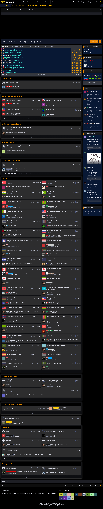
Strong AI (15, 303)
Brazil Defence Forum (13, 346)
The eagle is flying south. (12, 349)
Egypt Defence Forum (54, 240)
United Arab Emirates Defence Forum (58, 250)
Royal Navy (10, 245)
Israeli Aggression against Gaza (13, 113)
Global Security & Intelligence (11, 124)
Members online (88, 71)
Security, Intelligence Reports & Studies (19, 128)
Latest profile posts (89, 133)
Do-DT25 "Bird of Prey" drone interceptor (17, 302)
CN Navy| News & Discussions (18, 206)
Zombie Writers (51, 196)
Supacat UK (9, 384)
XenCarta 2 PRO (45, 506)
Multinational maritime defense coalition (15, 329)
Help (93, 486)
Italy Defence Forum (53, 336)
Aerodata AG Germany (25, 5)
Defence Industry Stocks (12, 418)
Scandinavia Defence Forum (15, 316)
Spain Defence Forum (14, 354)
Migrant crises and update (14, 358)
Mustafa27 (96, 74)
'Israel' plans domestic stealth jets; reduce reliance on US (21, 263)
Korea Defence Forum (14, 278)
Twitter (86, 49)
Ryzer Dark (7, 486)
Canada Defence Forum (14, 268)
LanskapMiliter (90, 190)
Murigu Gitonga (90, 183)
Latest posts (87, 88)
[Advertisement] (51, 27)
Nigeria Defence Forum (54, 363)
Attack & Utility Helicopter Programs (92, 115)
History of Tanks (50, 384)
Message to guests (52, 468)
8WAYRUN (59, 506)
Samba (88, 75)
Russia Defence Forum (54, 230)
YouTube (86, 51)
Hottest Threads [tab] (23, 46)
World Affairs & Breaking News (12, 96)
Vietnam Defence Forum (55, 326)
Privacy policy (86, 486)
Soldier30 (14, 152)
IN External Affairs (91, 111)
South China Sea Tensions (13, 100)
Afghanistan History (50, 321)
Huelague (14, 264)
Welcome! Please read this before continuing (56, 472)
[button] (35, 2)
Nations (4, 178)
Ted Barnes (14, 274)
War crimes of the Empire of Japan (60, 273)
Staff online (87, 57)
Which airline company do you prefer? (59, 444)
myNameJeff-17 (87, 77)
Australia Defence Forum (54, 259)
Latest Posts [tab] (5, 46)
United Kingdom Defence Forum (17, 240)
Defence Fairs (11, 409)
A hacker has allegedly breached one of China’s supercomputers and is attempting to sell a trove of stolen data (71, 435)
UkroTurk (15, 350)
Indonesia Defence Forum (55, 182)
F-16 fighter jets (11, 253)
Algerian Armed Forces (13, 215)
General (8, 431)
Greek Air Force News (13, 225)
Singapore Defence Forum (54, 354)
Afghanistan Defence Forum (56, 316)
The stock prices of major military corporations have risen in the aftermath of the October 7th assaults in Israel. (34, 422)
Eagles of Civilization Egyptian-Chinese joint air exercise (65, 245)
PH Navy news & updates (53, 302)
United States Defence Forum (56, 211)
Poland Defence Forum (14, 336)
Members (66, 2)
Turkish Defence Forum (14, 182)
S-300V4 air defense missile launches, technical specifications (62, 235)
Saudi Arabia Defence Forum (16, 326)
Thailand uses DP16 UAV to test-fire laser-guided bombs (19, 366)
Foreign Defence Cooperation (14, 282)
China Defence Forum (14, 201)
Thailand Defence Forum (14, 363)
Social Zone (6, 427)
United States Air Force (53, 215)
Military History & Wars (54, 381)
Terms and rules (77, 486)
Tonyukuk (54, 264)
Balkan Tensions (50, 114)
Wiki (48, 2)
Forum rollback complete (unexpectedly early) (22, 471)
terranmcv (57, 188)
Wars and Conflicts (12, 83)
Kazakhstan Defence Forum (56, 346)
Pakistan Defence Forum (55, 192)
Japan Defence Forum (54, 268)
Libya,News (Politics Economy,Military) (14, 234)
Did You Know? (14, 444)
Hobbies (8, 440)
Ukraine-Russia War (14, 86)
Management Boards (9, 464)
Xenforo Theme (52, 505)
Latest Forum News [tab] (48, 46)
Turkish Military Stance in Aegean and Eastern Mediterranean (60, 104)
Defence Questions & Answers (11, 160)
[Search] (96, 2)
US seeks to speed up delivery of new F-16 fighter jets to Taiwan (25, 311)
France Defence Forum (53, 221)
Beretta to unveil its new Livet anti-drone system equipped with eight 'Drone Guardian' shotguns (70, 339)
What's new (56, 2)
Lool (53, 105)
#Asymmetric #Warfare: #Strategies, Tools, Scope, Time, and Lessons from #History (25, 394)
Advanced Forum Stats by (51, 504)
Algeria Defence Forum (14, 211)
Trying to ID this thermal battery (17, 168)
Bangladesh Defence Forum (56, 201)
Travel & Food (50, 440)
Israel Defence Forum (14, 259)
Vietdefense (55, 332)
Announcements (11, 468)
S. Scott (88, 136)
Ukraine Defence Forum (14, 250)
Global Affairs (50, 109)
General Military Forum (9, 376)
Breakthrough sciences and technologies (15, 150)
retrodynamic (90, 152)
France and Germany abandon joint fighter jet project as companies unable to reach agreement (70, 225)
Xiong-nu (86, 74)
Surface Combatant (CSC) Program (19, 273)
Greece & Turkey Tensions (53, 100)
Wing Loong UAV (56, 349)
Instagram (87, 53)
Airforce (50, 366)
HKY (15, 188)
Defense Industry (12, 292)
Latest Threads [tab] (14, 46)
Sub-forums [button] (48, 111)
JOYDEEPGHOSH (16, 396)
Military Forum (11, 380)
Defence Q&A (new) (12, 165)
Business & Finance (12, 450)
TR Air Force (89, 95)
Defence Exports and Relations (15, 196)
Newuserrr (15, 359)
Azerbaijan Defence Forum (55, 308)
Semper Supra (16, 293)
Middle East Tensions (12, 109)
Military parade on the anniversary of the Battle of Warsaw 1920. (21, 340)
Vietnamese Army (55, 330)
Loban (13, 455)
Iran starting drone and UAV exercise (58, 282)
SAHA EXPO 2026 (60, 407)
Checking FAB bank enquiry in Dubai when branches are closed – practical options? (29, 454)
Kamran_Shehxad (16, 423)
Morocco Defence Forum (15, 288)
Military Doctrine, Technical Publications (19, 390)
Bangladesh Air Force (57, 206)
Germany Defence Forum (14, 298)
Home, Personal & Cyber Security (55, 431)
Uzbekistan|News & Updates (52, 292)
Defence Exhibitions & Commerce (12, 404)
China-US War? (13, 103)
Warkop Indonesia (56, 186)
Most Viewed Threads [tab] (35, 46)
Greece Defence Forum (13, 221)
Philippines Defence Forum (55, 298)
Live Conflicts (6, 79)
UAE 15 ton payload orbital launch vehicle (57, 253)
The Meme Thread (14, 435)
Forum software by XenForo (51, 503)
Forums (31, 2)
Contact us (68, 486)
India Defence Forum (13, 192)
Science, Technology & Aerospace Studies (20, 146)
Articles (40, 2)
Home (23, 2)
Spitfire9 (16, 88)
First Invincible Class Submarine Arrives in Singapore (63, 358)
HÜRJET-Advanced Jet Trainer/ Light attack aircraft (19, 186)
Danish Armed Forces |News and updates (15, 320)
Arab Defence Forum (13, 231)
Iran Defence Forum (53, 278)
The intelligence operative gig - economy (15, 132)
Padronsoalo (98, 75)
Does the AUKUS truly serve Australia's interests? (59, 263)
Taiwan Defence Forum (14, 308)
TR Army (88, 104)
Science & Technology (9, 142)
